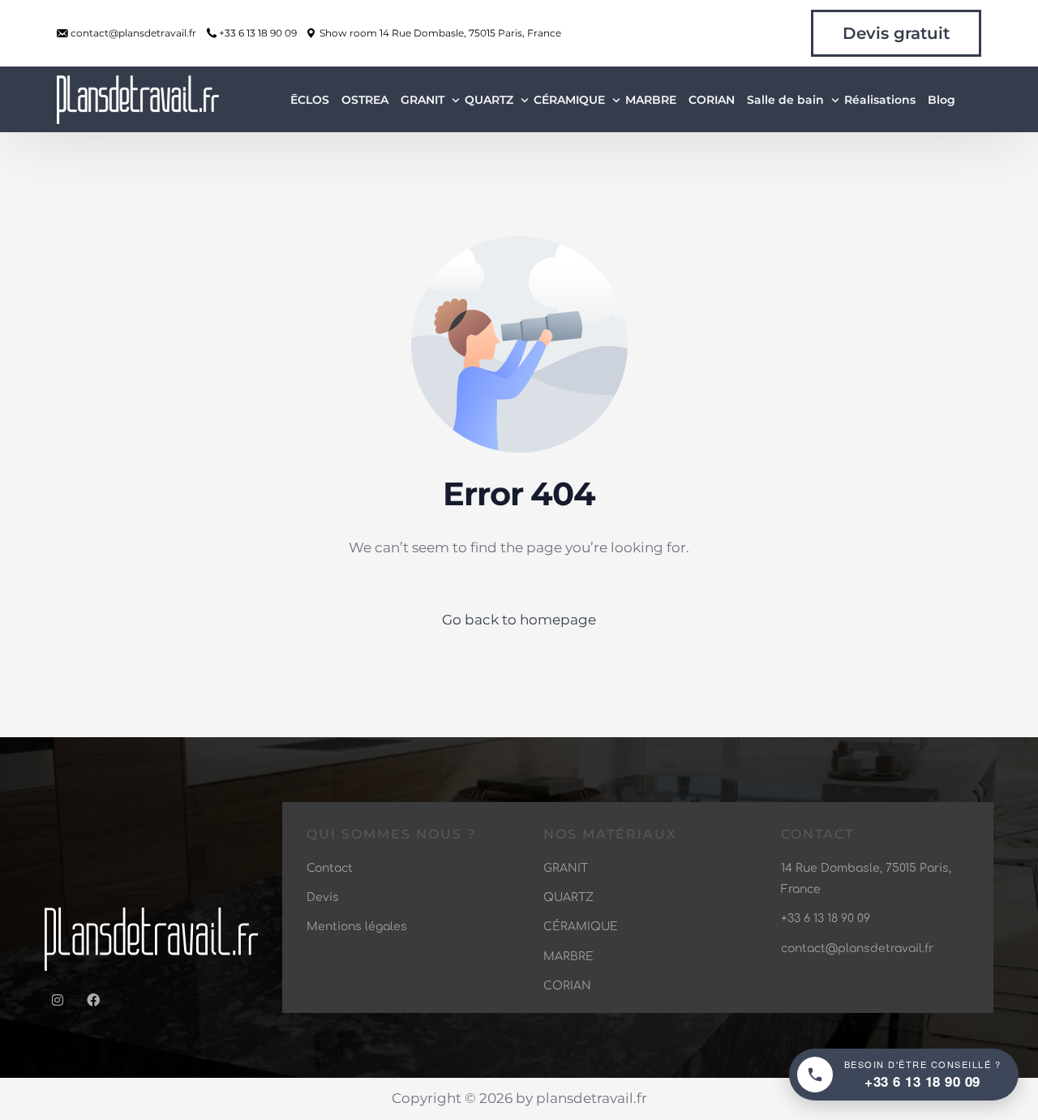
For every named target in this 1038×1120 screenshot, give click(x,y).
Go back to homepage (519, 619)
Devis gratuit (896, 33)
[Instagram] (58, 1000)
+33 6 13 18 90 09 (258, 33)
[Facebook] (93, 1000)
